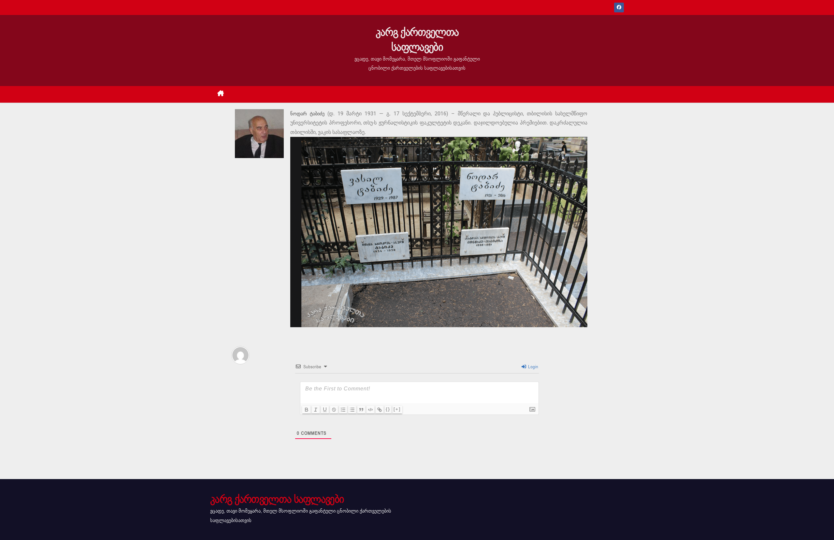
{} (388, 409)
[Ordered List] (343, 410)
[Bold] (306, 410)
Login (532, 367)
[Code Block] (370, 410)
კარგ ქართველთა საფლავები (417, 39)
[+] (397, 409)
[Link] (379, 410)
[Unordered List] (352, 410)
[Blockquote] (361, 410)
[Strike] (333, 410)
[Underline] (324, 410)
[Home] (220, 94)
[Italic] (315, 410)
